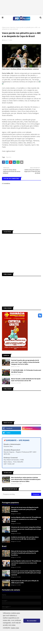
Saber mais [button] (15, 628)
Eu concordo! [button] (31, 620)
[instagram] (31, 428)
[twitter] (11, 432)
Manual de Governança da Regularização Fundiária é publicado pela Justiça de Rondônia (24, 509)
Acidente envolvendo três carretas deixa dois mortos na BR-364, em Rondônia (25, 538)
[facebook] (11, 428)
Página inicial (5, 27)
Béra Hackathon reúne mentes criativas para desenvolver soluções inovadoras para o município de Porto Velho (25, 479)
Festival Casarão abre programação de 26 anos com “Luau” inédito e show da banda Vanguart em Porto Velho (25, 362)
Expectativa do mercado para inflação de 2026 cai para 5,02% (25, 582)
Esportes (12, 27)
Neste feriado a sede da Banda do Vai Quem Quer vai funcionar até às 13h (25, 380)
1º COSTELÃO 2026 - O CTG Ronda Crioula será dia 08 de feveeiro (26, 371)
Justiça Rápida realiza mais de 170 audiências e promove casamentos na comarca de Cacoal (26, 519)
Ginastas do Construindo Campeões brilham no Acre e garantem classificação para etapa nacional (26, 529)
